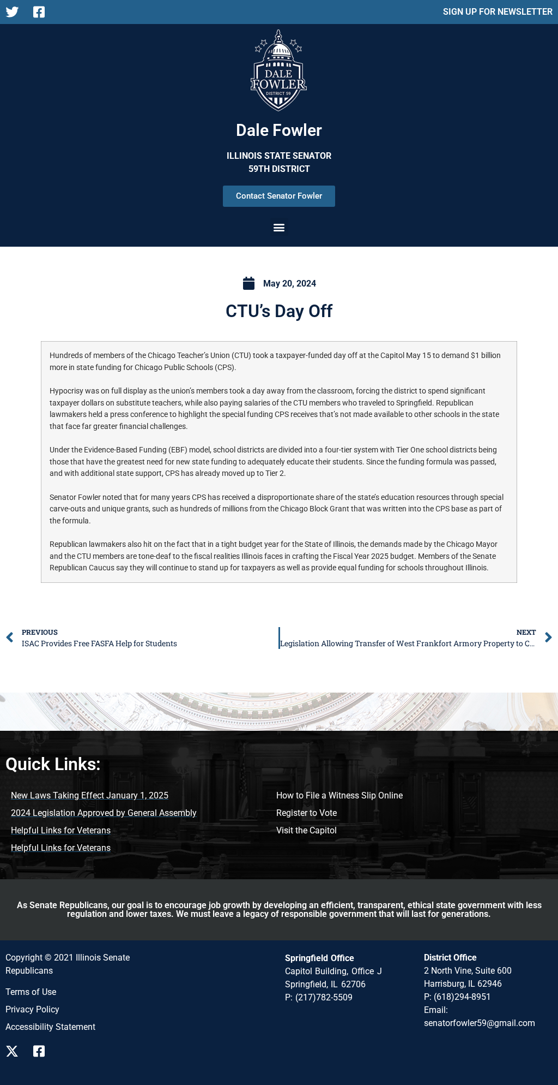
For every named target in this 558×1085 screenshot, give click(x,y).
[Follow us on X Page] (15, 12)
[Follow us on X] (15, 1051)
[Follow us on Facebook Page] (42, 12)
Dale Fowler (279, 130)
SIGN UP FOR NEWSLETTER (498, 12)
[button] (279, 227)
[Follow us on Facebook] (42, 1051)
